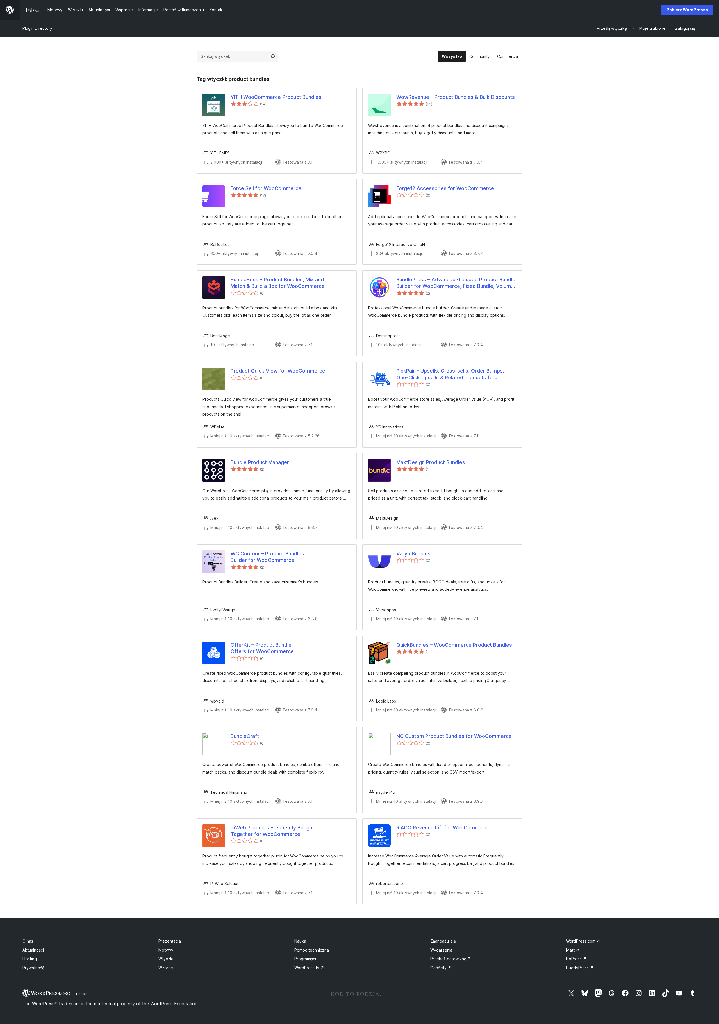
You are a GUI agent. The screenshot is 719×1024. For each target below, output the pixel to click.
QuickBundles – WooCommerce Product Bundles (454, 645)
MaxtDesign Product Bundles (430, 462)
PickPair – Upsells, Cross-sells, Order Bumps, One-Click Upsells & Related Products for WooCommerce (450, 374)
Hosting (29, 958)
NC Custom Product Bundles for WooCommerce (454, 736)
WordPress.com (583, 941)
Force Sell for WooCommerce (266, 188)
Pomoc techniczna (311, 950)
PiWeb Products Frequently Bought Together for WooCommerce (272, 831)
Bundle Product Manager (260, 462)
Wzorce (165, 967)
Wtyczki (165, 958)
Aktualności (33, 950)
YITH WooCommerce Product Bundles (276, 97)
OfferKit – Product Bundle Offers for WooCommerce (262, 648)
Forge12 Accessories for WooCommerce (445, 188)
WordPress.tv (309, 967)
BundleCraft (245, 736)
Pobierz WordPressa (687, 9)
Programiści (305, 958)
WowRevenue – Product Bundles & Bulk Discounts (455, 97)
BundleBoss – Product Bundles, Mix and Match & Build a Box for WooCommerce (278, 283)
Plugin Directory (37, 28)
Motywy (165, 950)
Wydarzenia (441, 950)
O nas (27, 941)
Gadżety (440, 967)
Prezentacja (169, 941)
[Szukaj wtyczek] (272, 56)
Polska (82, 993)
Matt (572, 950)
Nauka (300, 941)
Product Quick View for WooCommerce (278, 371)
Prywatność (33, 967)
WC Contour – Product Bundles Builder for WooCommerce (267, 557)
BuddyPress (579, 967)
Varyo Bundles (413, 554)
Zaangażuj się (443, 941)
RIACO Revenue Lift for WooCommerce (443, 828)
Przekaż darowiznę (450, 958)
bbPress (576, 958)
